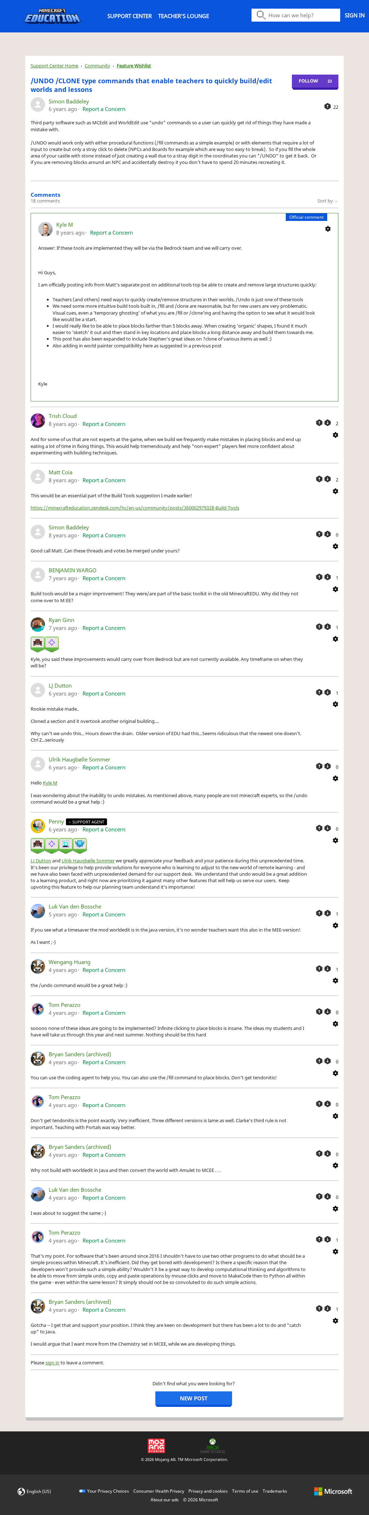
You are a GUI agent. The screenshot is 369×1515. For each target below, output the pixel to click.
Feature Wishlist (134, 65)
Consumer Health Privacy (158, 1491)
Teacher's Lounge (183, 15)
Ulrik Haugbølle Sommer (79, 759)
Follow (308, 80)
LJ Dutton (60, 685)
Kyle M (64, 224)
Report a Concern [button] (104, 108)
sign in (52, 1362)
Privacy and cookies (208, 1491)
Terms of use (245, 1491)
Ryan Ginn (61, 619)
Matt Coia (60, 472)
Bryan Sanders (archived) (80, 1054)
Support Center (129, 15)
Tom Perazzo (64, 1004)
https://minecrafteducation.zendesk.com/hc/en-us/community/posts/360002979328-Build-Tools (135, 508)
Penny (57, 821)
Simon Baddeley (69, 101)
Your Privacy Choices (108, 1491)
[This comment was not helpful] (327, 422)
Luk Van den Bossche (75, 906)
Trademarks (275, 1491)
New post (194, 1398)
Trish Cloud (63, 415)
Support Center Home (54, 65)
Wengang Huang (69, 961)
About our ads (165, 1500)
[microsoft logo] (333, 1491)
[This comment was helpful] (319, 422)
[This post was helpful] (327, 106)
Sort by (325, 200)
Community (97, 65)
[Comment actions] (328, 228)
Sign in (355, 15)
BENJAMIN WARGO (73, 570)
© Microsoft (200, 1500)
